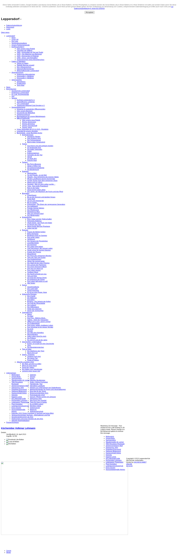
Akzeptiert (89, 12)
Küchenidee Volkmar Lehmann (18, 428)
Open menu (5, 32)
